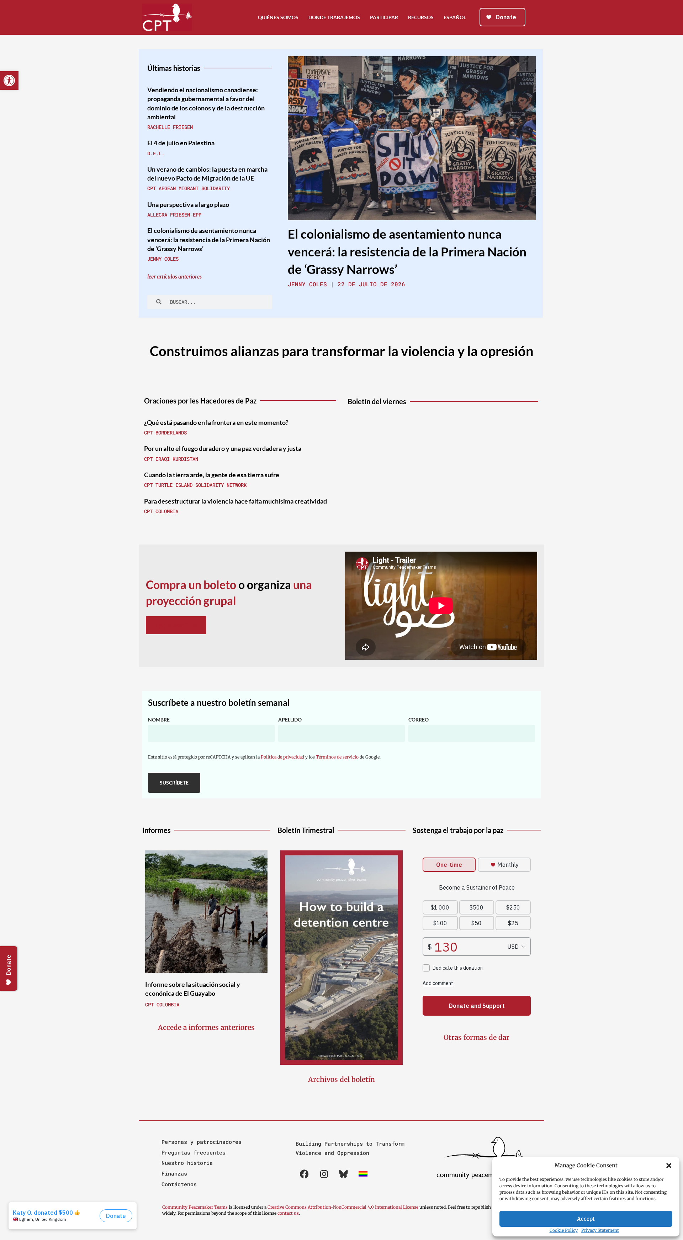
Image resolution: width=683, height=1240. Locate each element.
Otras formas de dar (476, 1037)
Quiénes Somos (278, 17)
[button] (668, 1165)
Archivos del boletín (341, 1079)
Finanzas (174, 1173)
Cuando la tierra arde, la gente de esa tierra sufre (211, 475)
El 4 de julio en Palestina (181, 143)
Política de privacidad (282, 757)
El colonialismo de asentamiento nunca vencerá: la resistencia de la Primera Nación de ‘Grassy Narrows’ (208, 239)
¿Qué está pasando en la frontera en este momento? (216, 422)
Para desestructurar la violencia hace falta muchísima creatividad (235, 501)
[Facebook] (304, 1174)
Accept (586, 1218)
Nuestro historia (187, 1162)
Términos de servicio (337, 757)
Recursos (421, 17)
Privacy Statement (600, 1230)
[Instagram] (324, 1174)
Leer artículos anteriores (174, 276)
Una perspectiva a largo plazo (188, 204)
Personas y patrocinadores (202, 1141)
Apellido (290, 720)
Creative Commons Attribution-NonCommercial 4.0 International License (343, 1207)
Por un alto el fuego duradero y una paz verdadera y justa (222, 448)
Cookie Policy (564, 1230)
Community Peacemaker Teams (195, 1207)
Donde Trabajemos (334, 17)
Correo (418, 720)
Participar (384, 17)
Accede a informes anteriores (206, 1027)
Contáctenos (179, 1184)
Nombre (159, 720)
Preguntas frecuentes (194, 1152)
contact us (288, 1213)
